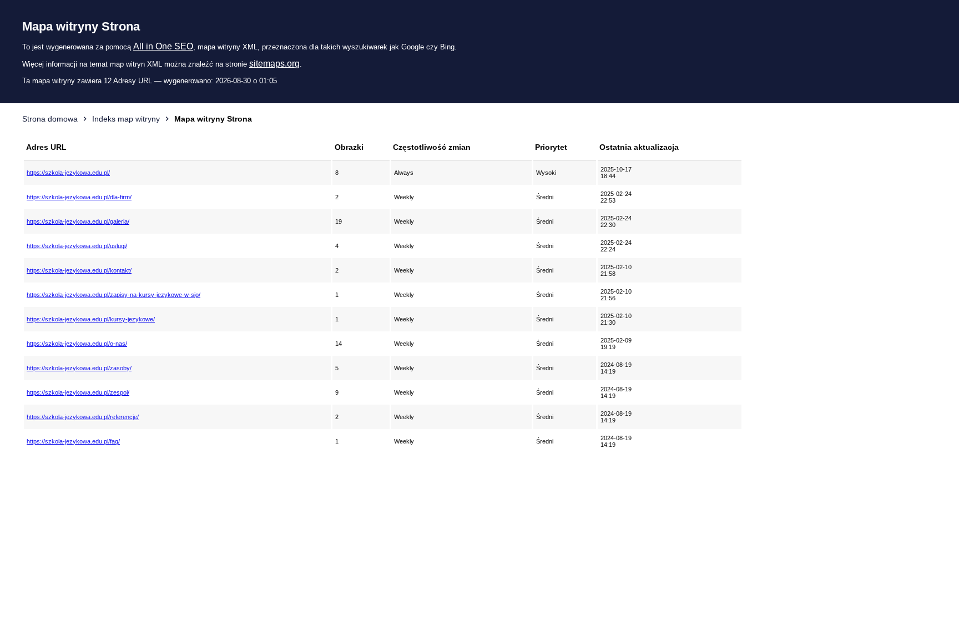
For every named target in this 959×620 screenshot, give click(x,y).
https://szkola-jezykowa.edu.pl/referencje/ (83, 417)
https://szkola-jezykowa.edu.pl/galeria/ (78, 221)
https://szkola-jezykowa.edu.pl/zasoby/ (79, 368)
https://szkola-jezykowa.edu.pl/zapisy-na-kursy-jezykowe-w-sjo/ (113, 294)
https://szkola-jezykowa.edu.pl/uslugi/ (77, 246)
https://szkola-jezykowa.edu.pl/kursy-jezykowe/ (91, 319)
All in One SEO (163, 46)
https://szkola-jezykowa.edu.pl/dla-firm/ (79, 197)
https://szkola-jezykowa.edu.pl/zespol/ (78, 392)
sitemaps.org (274, 63)
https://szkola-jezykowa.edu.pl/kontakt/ (79, 270)
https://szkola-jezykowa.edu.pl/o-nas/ (77, 343)
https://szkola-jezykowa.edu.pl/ (68, 172)
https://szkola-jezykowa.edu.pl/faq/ (73, 441)
